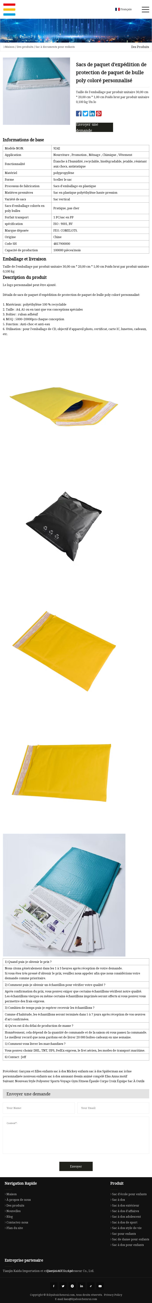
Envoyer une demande (87, 127)
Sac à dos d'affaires (125, 1211)
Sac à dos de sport (124, 1222)
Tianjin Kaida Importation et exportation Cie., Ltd (38, 1271)
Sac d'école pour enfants (129, 1194)
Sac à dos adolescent (126, 1217)
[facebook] (53, 1286)
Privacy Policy (113, 1294)
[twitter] (63, 1286)
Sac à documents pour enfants (55, 47)
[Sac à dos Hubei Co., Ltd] (9, 9)
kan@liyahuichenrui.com (80, 1299)
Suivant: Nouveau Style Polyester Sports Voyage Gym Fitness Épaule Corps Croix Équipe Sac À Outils (73, 1081)
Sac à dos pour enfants (128, 1245)
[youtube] (100, 1286)
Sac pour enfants (124, 1234)
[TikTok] (91, 1286)
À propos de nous (18, 1200)
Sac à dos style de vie (127, 1228)
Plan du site (14, 1228)
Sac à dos (118, 1200)
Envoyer (76, 1166)
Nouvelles (13, 1211)
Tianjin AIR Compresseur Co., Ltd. (70, 1271)
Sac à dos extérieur (125, 1205)
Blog (9, 1217)
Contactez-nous (17, 1222)
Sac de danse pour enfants (130, 1239)
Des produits (25, 47)
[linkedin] (81, 1286)
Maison (10, 47)
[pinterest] (72, 1286)
